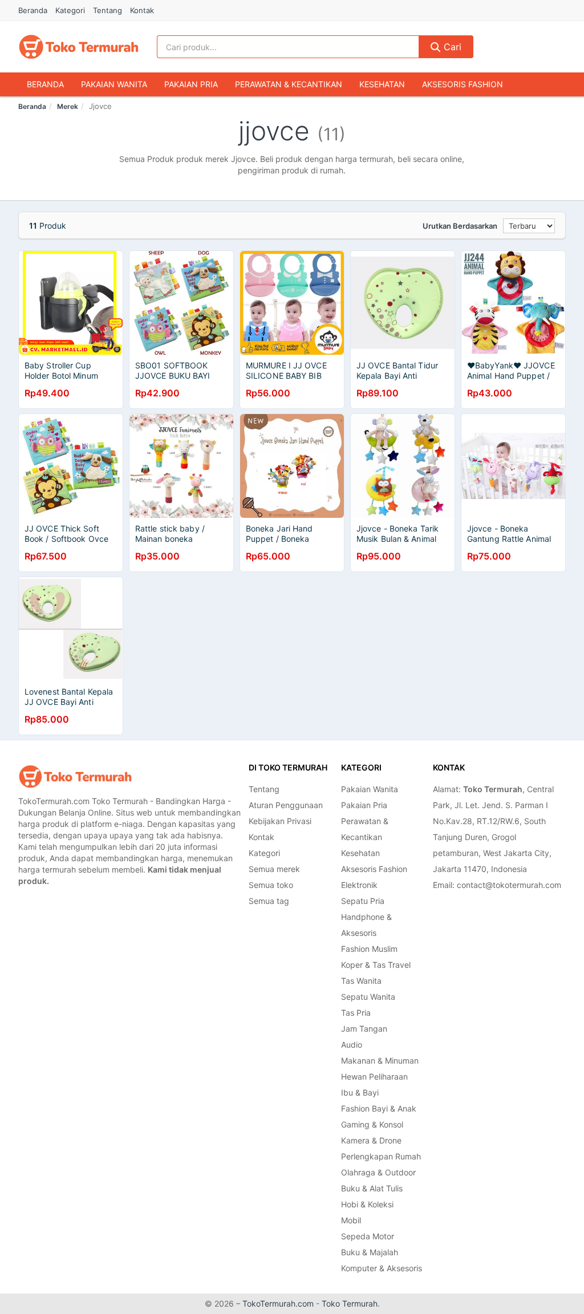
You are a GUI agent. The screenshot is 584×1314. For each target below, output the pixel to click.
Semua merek (274, 869)
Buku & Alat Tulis (372, 1188)
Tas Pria (356, 1012)
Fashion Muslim (369, 949)
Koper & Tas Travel (376, 965)
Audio (351, 1044)
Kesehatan (382, 84)
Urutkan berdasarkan (460, 225)
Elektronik (359, 885)
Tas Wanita (361, 981)
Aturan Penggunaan (286, 805)
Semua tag (269, 901)
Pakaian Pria (191, 84)
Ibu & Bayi (360, 1092)
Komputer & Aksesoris (381, 1268)
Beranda (32, 10)
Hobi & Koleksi (367, 1204)
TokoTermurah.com (278, 1303)
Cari (451, 46)
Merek (67, 106)
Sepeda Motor (367, 1236)
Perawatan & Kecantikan (288, 84)
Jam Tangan (364, 1028)
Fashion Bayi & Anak (378, 1108)
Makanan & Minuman (380, 1060)
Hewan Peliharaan (374, 1076)
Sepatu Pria (362, 901)
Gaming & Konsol (372, 1124)
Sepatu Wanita (368, 996)
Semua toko (271, 885)
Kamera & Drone (371, 1140)
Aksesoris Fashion (462, 84)
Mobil (351, 1220)
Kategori (70, 10)
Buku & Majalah (369, 1252)
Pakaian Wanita (114, 84)
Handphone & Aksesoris (366, 925)
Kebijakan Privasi (280, 821)
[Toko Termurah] (75, 776)
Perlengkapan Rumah (381, 1156)
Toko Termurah (350, 1303)
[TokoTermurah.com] (78, 47)
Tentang (107, 10)
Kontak (142, 10)
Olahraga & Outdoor (378, 1172)
